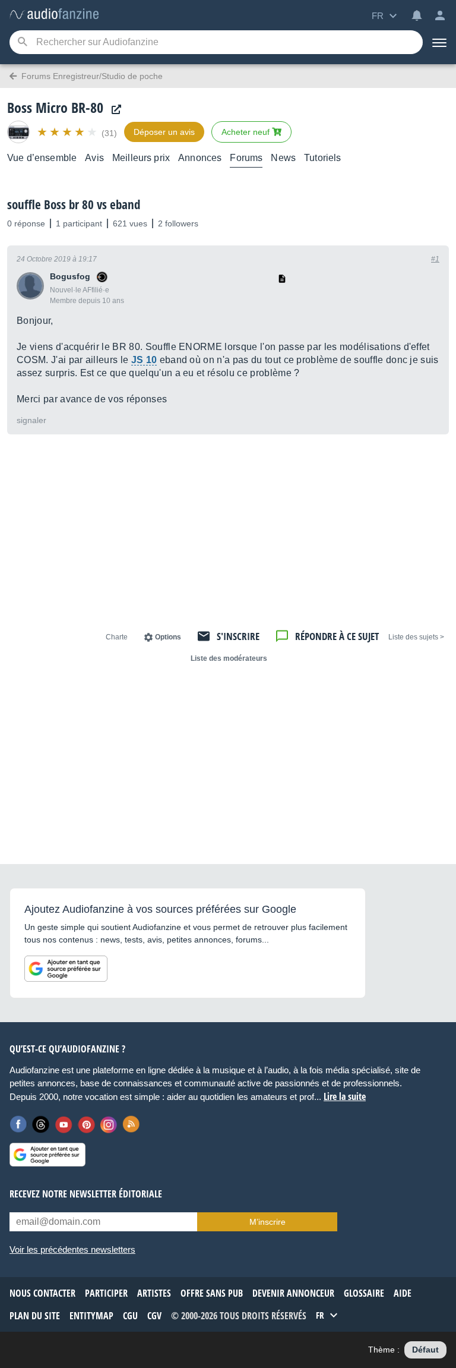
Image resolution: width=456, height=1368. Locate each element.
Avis (94, 158)
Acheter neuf (246, 132)
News (283, 158)
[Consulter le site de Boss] (113, 110)
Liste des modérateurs (229, 658)
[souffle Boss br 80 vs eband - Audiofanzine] (54, 14)
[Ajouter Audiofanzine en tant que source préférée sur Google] (65, 969)
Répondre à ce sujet (337, 636)
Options (168, 637)
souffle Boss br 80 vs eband (73, 204)
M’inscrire (267, 1222)
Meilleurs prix (141, 158)
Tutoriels (322, 158)
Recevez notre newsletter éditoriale (86, 1193)
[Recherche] (22, 42)
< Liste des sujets (416, 637)
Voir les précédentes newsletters (72, 1249)
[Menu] (439, 42)
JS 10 (144, 360)
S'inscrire (238, 636)
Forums (246, 158)
